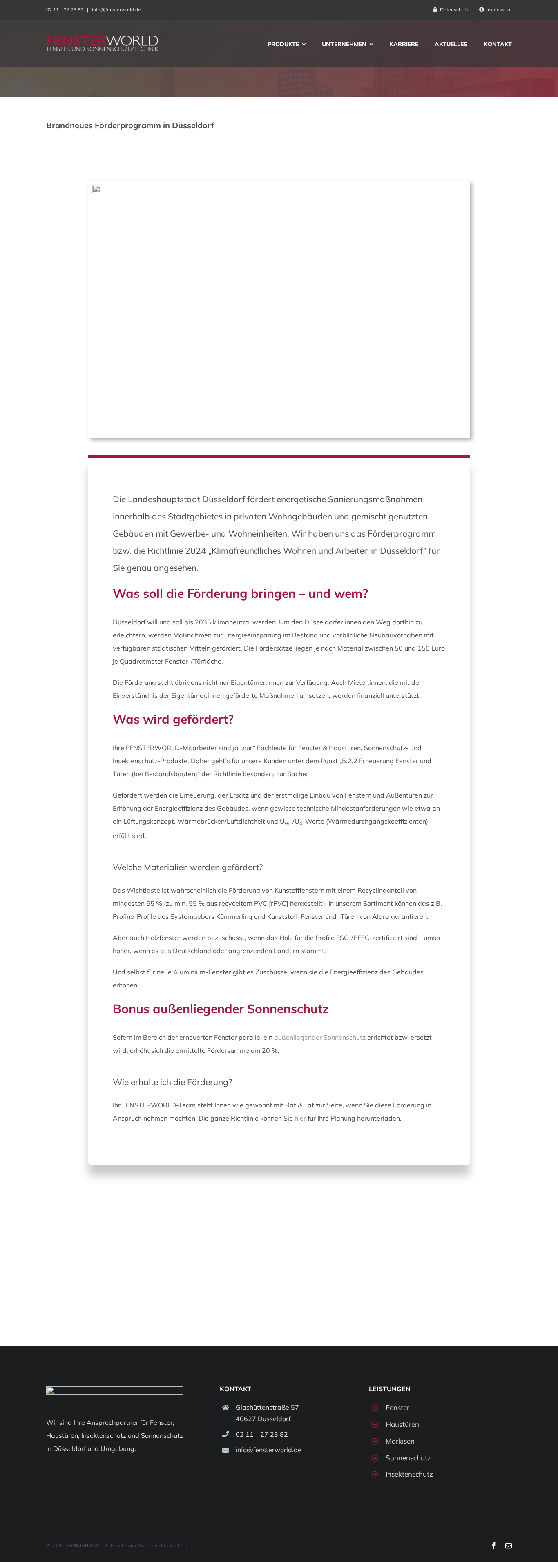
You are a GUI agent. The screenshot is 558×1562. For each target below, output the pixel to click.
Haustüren (62, 1435)
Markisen (400, 1441)
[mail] (508, 1545)
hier (300, 1118)
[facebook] (494, 1545)
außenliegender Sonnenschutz (320, 1037)
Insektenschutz (103, 1435)
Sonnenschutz (162, 1435)
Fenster (161, 1422)
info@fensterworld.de (116, 10)
